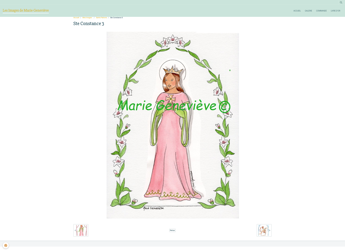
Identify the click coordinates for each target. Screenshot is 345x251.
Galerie (308, 11)
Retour (172, 230)
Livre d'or (335, 11)
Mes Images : (87, 18)
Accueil (297, 11)
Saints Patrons (101, 18)
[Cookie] (6, 245)
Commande (321, 11)
